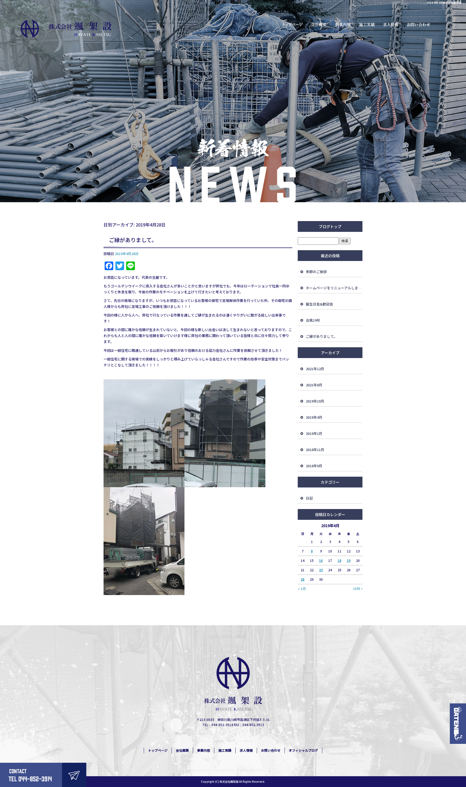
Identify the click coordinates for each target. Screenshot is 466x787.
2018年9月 (314, 465)
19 (349, 560)
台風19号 (313, 320)
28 (302, 579)
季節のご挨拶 (316, 271)
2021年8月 (314, 384)
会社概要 (319, 24)
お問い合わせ (420, 24)
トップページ (292, 24)
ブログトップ (330, 226)
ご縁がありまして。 (133, 240)
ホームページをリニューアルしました (334, 287)
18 (339, 560)
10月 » (357, 588)
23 (321, 570)
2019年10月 (315, 401)
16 (321, 560)
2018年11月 (315, 449)
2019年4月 (314, 417)
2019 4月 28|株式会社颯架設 (444, 3)
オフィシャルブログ (303, 750)
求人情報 (392, 24)
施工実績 (367, 24)
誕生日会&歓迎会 (319, 304)
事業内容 (343, 24)
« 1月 (302, 588)
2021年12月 (315, 368)
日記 (309, 498)
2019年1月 (314, 433)
